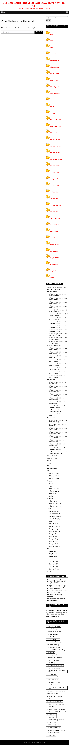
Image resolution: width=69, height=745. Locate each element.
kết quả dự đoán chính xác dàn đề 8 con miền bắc (58, 330)
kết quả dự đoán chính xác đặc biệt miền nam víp (58, 394)
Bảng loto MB (53, 556)
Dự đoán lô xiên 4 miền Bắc (54, 677)
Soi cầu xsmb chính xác (54, 345)
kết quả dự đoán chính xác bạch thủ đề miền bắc (58, 298)
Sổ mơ (52, 277)
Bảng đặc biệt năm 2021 (53, 639)
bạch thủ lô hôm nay (52, 634)
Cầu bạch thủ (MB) (55, 139)
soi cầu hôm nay (51, 714)
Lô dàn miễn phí (51, 696)
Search (48, 20)
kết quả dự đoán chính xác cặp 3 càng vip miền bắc (58, 314)
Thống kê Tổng (54, 211)
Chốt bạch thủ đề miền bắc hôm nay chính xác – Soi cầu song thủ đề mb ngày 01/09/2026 (56, 587)
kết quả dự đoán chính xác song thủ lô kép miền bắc (58, 352)
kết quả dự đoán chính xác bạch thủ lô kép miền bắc (58, 302)
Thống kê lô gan (54, 172)
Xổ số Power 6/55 (54, 93)
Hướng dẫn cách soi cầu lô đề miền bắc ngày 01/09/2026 (57, 591)
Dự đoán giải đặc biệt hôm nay (54, 665)
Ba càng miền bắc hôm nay (54, 631)
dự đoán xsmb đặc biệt (53, 684)
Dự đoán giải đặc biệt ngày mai (54, 668)
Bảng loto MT (53, 551)
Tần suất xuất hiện (55, 218)
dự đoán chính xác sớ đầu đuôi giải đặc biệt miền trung (58, 452)
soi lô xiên (61, 719)
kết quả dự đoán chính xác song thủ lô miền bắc (58, 356)
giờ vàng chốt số (60, 691)
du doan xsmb (50, 652)
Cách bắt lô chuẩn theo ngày (54, 642)
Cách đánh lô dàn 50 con (53, 647)
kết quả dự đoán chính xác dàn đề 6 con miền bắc (58, 326)
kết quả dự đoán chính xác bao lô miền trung (58, 429)
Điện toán (50, 498)
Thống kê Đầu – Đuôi (55, 205)
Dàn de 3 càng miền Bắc (53, 660)
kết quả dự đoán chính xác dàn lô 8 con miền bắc (58, 364)
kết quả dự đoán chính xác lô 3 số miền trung (57, 444)
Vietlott (49, 481)
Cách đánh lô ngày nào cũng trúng (56, 650)
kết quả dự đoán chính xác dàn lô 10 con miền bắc (58, 318)
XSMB (51, 34)
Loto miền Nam (54, 238)
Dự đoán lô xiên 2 (51, 674)
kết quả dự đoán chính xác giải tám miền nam (57, 398)
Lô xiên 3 (60, 696)
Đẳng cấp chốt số (52, 458)
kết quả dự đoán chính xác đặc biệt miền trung (58, 436)
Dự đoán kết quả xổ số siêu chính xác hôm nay (56, 671)
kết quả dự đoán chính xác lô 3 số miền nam (57, 402)
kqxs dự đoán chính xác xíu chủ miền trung (58, 425)
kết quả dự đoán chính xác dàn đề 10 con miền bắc (58, 334)
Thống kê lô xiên (54, 179)
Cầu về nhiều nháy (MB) (56, 159)
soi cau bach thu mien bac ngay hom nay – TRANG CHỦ (56, 288)
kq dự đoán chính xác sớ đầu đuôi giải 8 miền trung (57, 448)
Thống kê (52, 113)
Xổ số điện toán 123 (55, 126)
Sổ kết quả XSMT (54, 73)
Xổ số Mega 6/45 (54, 87)
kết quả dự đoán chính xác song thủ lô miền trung (58, 421)
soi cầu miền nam (51, 719)
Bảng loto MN (53, 554)
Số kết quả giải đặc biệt (53, 725)
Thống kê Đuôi (54, 198)
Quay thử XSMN (54, 257)
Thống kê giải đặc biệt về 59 (54, 732)
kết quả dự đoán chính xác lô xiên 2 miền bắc (57, 360)
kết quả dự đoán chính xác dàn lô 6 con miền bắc (58, 342)
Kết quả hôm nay (54, 54)
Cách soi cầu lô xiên (52, 644)
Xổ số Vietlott (53, 493)
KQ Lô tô (49, 549)
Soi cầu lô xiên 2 (51, 717)
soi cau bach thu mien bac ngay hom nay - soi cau (34, 4)
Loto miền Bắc (54, 231)
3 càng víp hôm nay (52, 629)
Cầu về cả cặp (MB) (55, 152)
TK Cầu (49, 508)
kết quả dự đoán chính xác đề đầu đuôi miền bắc (57, 368)
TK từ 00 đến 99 (54, 225)
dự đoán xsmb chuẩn (52, 679)
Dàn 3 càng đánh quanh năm (54, 657)
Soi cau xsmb (27, 742)
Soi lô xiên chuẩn (51, 722)
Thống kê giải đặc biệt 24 (53, 727)
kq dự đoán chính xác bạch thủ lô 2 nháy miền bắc (58, 310)
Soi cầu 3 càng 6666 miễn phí (54, 701)
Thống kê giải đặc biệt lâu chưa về (56, 730)
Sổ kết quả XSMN (54, 67)
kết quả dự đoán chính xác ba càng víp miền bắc (57, 295)
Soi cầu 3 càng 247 (52, 699)
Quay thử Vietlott (55, 271)
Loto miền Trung (54, 244)
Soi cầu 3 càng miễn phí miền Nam (55, 704)
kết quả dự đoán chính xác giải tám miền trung (57, 440)
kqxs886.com (42, 742)
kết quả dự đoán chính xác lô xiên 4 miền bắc (57, 376)
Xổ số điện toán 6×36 (55, 506)
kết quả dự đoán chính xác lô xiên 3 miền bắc (57, 372)
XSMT (52, 47)
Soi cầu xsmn (51, 379)
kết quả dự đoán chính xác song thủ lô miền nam (58, 414)
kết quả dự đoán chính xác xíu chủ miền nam (57, 383)
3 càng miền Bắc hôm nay (53, 626)
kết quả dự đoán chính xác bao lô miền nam (58, 386)
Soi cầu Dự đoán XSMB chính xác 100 (56, 712)
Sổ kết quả (50, 471)
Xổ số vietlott (54, 80)
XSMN (52, 41)
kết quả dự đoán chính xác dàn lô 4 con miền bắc (58, 338)
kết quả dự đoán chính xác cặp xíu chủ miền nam (58, 390)
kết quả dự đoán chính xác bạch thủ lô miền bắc (58, 306)
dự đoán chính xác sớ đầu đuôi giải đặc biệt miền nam (58, 410)
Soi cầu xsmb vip (52, 291)
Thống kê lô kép (54, 185)
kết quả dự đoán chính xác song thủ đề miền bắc (58, 348)
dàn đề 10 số (50, 663)
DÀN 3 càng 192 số (51, 655)
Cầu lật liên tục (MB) (55, 146)
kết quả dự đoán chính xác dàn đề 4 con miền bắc (58, 322)
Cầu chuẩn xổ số (52, 456)
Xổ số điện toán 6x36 (55, 119)
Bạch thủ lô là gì (51, 636)
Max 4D (52, 106)
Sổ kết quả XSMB (54, 60)
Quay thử (50, 559)
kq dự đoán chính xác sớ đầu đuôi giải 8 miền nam (57, 406)
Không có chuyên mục (52, 693)
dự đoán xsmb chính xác (53, 682)
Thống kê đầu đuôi (55, 165)
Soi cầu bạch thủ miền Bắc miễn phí (56, 709)
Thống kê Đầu (54, 192)
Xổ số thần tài (54, 133)
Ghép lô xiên (50, 691)
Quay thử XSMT (54, 264)
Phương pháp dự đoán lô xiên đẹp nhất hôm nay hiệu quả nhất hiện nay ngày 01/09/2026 (57, 581)
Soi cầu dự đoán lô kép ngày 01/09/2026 (55, 595)
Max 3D (52, 100)
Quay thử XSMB (54, 251)
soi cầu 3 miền (50, 706)
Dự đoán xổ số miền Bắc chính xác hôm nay (55, 688)
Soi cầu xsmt (51, 418)
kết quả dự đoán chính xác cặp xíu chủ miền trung (58, 432)
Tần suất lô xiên (51, 735)
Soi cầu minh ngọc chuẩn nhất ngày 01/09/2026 (56, 599)
